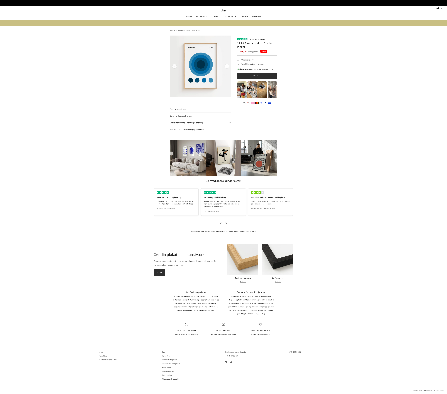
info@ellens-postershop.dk (235, 352)
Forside (189, 17)
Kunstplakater (230, 17)
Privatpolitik (166, 367)
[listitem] (223, 3)
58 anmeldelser (219, 232)
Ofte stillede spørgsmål (171, 364)
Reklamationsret (168, 371)
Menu (101, 352)
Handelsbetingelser (169, 360)
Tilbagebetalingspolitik (170, 379)
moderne (239, 307)
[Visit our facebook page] (226, 361)
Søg (163, 352)
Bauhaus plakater (180, 296)
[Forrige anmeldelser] (221, 223)
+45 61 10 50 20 (231, 356)
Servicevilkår (167, 375)
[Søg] (442, 9)
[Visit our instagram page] (231, 361)
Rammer (245, 17)
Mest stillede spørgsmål (108, 360)
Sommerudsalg (201, 17)
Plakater (215, 17)
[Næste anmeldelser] (226, 223)
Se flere (159, 272)
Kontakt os (256, 17)
